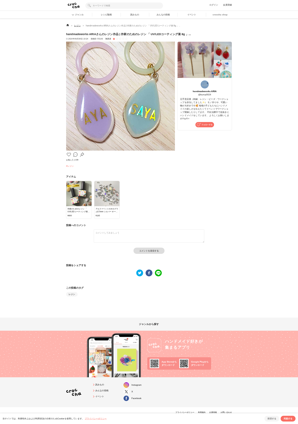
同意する (288, 418)
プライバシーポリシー (184, 412)
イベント (191, 14)
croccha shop (220, 14)
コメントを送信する (149, 250)
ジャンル (79, 14)
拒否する (272, 418)
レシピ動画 (106, 14)
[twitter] (139, 273)
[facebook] (149, 273)
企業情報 (213, 412)
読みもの (134, 14)
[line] (158, 273)
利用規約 (202, 412)
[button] (69, 154)
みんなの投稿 (163, 14)
